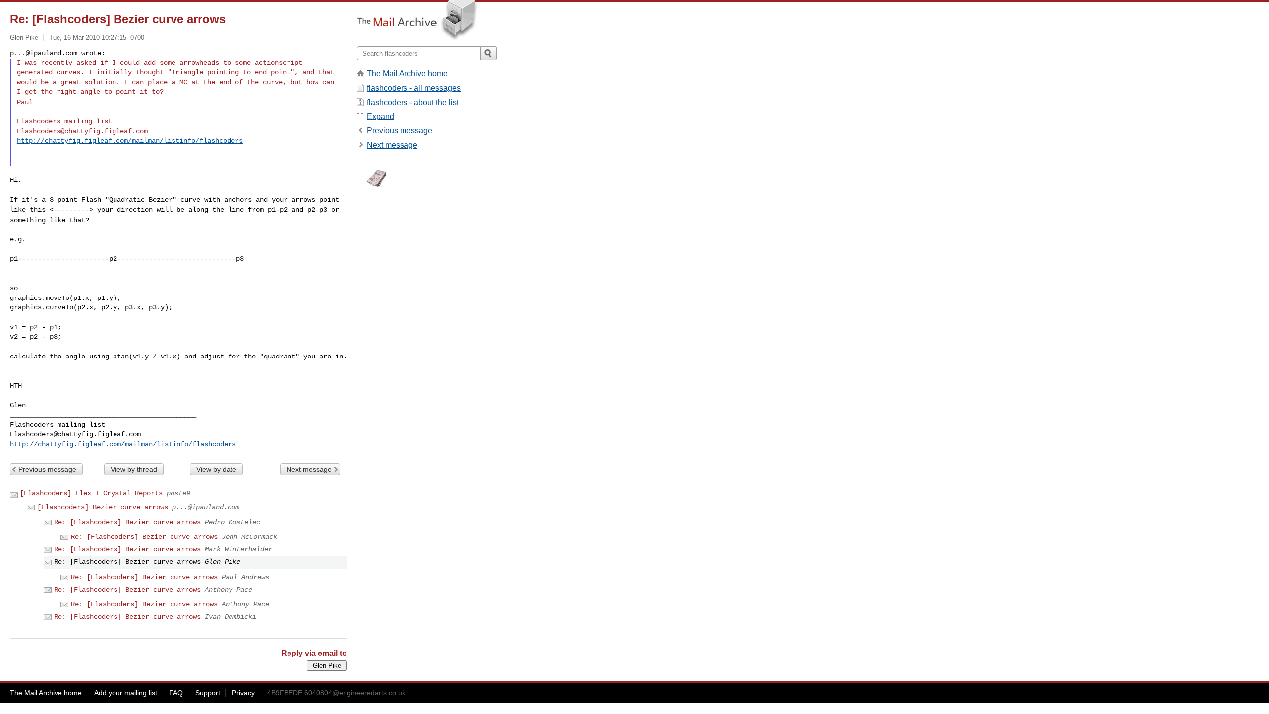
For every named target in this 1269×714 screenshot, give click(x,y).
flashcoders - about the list (413, 102)
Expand (380, 116)
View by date (216, 469)
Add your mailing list (125, 693)
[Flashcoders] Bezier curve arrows (102, 507)
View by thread (134, 469)
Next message (309, 469)
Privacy (243, 693)
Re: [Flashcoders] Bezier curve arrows (127, 522)
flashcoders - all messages (414, 88)
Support (207, 693)
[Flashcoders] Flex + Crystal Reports (91, 493)
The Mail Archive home (407, 73)
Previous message (47, 469)
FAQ (176, 693)
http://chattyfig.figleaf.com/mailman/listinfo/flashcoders (130, 141)
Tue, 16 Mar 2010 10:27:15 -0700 (96, 37)
